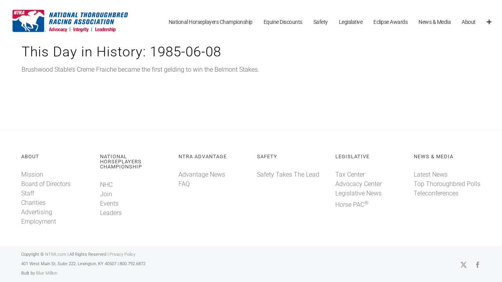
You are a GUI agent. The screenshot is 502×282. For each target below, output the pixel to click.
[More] (489, 22)
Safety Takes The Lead (288, 174)
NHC (106, 184)
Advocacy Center (358, 184)
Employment (38, 221)
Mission (32, 174)
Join (106, 194)
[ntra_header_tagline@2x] (70, 11)
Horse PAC (351, 204)
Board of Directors (46, 184)
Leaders (111, 213)
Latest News (430, 174)
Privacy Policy (122, 254)
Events (109, 203)
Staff (27, 193)
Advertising (36, 212)
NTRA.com (55, 254)
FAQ (184, 184)
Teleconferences (436, 193)
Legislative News (358, 193)
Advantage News (201, 174)
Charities (33, 202)
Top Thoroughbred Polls (447, 184)
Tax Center (350, 174)
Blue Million (46, 273)
